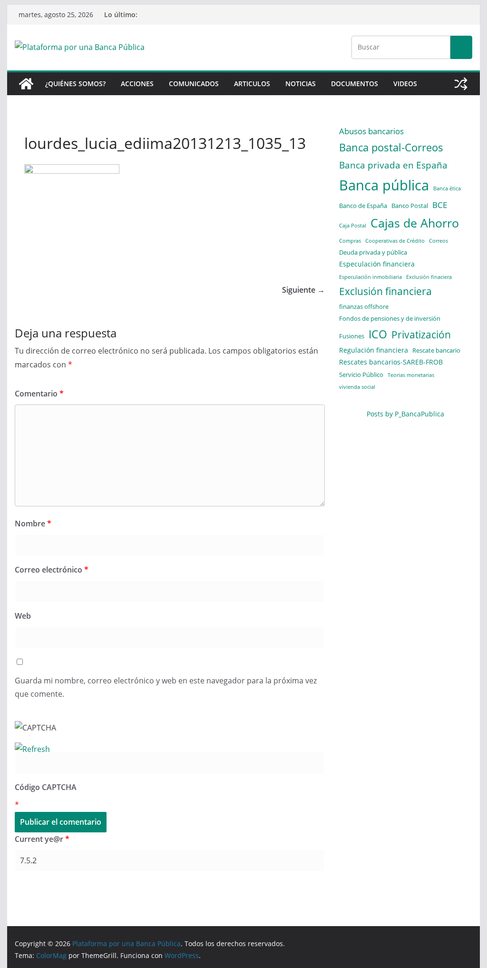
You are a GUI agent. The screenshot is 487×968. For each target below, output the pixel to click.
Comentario (39, 393)
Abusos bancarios (371, 131)
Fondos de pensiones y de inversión (389, 318)
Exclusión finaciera (429, 277)
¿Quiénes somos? (75, 83)
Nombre (33, 523)
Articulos (252, 83)
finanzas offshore (364, 306)
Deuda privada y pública (373, 252)
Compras (350, 240)
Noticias (300, 83)
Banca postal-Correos (391, 147)
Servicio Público (361, 374)
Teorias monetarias (411, 375)
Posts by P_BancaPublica (405, 413)
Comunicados (194, 83)
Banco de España (363, 205)
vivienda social (357, 387)
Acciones (137, 83)
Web (23, 616)
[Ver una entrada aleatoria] (460, 83)
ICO (378, 334)
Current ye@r (42, 839)
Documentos (354, 83)
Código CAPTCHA (46, 787)
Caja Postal (352, 225)
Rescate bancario (436, 350)
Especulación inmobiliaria (370, 277)
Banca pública (384, 185)
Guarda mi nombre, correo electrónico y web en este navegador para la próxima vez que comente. (166, 687)
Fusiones (351, 336)
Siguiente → (303, 290)
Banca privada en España (393, 165)
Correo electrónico (51, 569)
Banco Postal (409, 205)
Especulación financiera (377, 263)
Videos (405, 83)
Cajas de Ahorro (414, 223)
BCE (439, 204)
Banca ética (447, 188)
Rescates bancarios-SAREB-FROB (391, 361)
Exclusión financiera (385, 291)
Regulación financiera (373, 350)
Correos (438, 240)
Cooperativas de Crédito (395, 240)
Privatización (421, 334)
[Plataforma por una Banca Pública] (26, 83)
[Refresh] (32, 749)
